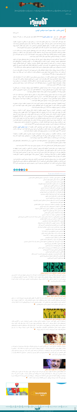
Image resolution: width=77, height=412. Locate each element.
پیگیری (13, 407)
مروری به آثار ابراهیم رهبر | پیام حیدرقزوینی (53, 221)
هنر (57, 174)
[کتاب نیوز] (37, 408)
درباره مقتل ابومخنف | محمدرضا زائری (55, 246)
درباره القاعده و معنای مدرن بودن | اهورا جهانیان (52, 219)
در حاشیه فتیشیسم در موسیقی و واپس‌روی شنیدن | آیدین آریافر (48, 254)
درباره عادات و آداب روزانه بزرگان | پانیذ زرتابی (52, 233)
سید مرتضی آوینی (47, 37)
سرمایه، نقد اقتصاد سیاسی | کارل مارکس (54, 213)
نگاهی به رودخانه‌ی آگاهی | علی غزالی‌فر (54, 186)
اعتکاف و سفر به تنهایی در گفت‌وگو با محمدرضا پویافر (51, 223)
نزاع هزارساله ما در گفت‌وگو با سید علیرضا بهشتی (52, 192)
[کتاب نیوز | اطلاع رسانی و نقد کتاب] (38, 21)
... (35, 304)
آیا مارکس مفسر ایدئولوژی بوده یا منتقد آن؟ (53, 231)
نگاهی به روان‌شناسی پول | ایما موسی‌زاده (55, 319)
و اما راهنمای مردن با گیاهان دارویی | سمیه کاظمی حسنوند (49, 209)
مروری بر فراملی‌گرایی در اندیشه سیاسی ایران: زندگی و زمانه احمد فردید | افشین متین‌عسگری (41, 217)
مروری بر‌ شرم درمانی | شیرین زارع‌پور (55, 182)
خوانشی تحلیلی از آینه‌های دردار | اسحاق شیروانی (53, 273)
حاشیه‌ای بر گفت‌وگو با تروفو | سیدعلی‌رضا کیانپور (52, 256)
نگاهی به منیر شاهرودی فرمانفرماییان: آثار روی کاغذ (51, 225)
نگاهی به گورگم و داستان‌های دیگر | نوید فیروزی (52, 206)
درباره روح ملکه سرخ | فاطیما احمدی (55, 198)
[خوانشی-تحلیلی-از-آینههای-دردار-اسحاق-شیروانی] (54, 267)
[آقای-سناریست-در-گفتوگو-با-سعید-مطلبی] (54, 364)
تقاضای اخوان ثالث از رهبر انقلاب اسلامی (55, 344)
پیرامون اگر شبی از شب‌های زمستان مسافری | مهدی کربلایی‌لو (49, 200)
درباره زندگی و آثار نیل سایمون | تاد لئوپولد (53, 211)
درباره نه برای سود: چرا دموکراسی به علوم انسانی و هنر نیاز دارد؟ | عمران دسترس (44, 242)
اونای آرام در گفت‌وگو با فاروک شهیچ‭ (56, 296)
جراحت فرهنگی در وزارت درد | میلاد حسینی (53, 215)
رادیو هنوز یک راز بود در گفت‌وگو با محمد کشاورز (52, 239)
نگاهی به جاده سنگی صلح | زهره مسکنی (53, 180)
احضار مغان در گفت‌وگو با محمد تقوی (54, 196)
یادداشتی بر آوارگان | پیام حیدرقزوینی (54, 237)
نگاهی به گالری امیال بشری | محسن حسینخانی (52, 190)
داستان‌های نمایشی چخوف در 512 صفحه (53, 235)
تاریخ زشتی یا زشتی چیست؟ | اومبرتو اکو (53, 250)
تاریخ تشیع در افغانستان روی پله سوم (54, 244)
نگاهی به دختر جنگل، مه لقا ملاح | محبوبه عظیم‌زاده (51, 184)
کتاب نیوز (34, 411)
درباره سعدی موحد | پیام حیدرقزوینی (55, 229)
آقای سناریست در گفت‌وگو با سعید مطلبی (55, 370)
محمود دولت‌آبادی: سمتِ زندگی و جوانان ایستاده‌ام (51, 227)
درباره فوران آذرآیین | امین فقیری (56, 258)
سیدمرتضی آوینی (52, 174)
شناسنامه (8, 407)
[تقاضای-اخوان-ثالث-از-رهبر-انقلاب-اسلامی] (54, 339)
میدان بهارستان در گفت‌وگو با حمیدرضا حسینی (52, 188)
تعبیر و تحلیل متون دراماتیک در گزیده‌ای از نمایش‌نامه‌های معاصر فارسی (46, 178)
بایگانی (17, 407)
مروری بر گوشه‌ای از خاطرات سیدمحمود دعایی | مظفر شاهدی (49, 204)
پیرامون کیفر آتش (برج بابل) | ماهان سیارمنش (52, 194)
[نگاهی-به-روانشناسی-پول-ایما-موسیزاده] (54, 313)
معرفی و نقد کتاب (62, 174)
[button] (14, 169)
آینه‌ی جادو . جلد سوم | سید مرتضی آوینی (49, 30)
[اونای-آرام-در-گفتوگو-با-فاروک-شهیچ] (54, 290)
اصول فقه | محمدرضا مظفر (57, 202)
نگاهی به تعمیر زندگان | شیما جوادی (54, 252)
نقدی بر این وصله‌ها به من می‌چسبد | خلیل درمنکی (51, 248)
